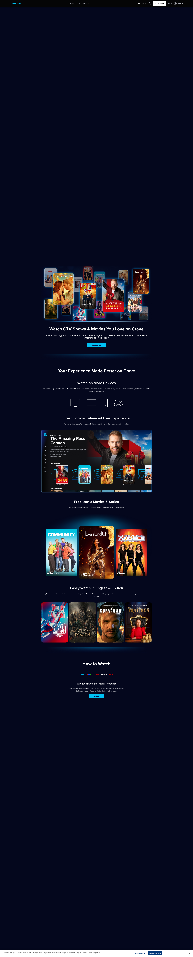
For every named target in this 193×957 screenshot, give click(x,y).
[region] (96, 953)
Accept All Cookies (155, 953)
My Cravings (84, 3)
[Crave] (15, 3)
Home (72, 3)
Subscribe (159, 3)
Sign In (96, 696)
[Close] (190, 953)
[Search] (149, 3)
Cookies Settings (140, 953)
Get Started (96, 345)
